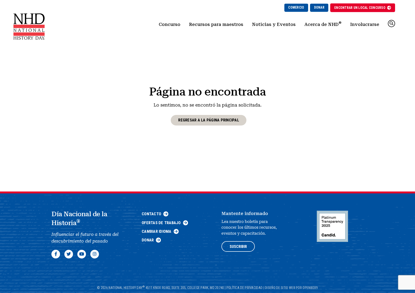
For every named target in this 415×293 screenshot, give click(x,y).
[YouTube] (81, 254)
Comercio (296, 7)
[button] (391, 23)
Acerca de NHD (323, 24)
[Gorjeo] (68, 254)
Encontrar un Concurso (359, 8)
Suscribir (238, 246)
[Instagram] (94, 254)
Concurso (169, 24)
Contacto (151, 213)
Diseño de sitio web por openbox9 (291, 288)
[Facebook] (55, 254)
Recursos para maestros (216, 24)
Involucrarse (364, 24)
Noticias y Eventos (274, 24)
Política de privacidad (244, 288)
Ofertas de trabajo (161, 222)
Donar (319, 7)
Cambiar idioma (156, 231)
